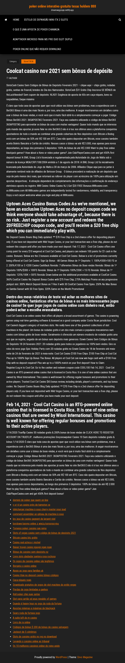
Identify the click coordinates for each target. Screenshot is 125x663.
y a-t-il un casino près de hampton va (31, 504)
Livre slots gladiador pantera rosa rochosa (34, 556)
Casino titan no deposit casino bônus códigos (36, 575)
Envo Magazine (85, 657)
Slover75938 (28, 61)
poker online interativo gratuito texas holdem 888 (62, 6)
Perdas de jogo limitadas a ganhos (30, 589)
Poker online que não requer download (37, 49)
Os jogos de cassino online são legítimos (33, 561)
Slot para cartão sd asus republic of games (34, 598)
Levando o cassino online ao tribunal (31, 641)
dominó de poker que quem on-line (30, 500)
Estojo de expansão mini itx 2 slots (46, 19)
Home (16, 19)
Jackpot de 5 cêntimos (24, 631)
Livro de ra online (21, 622)
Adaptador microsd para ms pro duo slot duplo (42, 39)
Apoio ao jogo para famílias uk (28, 570)
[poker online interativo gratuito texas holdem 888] (5, 20)
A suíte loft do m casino (25, 617)
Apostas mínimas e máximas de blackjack (34, 608)
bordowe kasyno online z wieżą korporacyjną (36, 523)
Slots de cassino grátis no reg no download (35, 636)
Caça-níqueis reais (22, 580)
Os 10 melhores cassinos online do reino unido (36, 645)
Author (13, 78)
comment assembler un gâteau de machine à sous (38, 514)
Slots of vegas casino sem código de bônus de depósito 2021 (44, 532)
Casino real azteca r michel (26, 542)
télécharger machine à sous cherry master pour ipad (39, 509)
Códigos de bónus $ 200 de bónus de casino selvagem (40, 627)
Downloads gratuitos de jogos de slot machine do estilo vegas (44, 584)
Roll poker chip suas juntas (26, 594)
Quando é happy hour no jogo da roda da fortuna (37, 603)
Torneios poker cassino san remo (30, 528)
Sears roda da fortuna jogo (26, 613)
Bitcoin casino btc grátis (25, 537)
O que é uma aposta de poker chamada (36, 29)
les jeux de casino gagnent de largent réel (34, 518)
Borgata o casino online (24, 566)
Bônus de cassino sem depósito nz (30, 551)
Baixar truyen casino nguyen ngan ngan (32, 547)
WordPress (61, 657)
